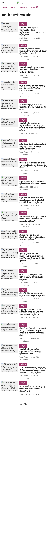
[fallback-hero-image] (10, 32)
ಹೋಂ (5, 7)
